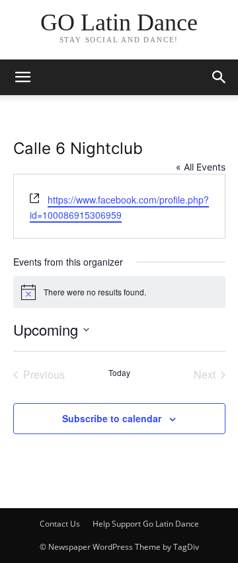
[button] (219, 77)
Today (119, 372)
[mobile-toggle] (22, 77)
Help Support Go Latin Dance (146, 523)
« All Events (200, 166)
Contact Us (60, 523)
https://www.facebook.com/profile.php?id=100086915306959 (119, 207)
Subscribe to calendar (111, 418)
